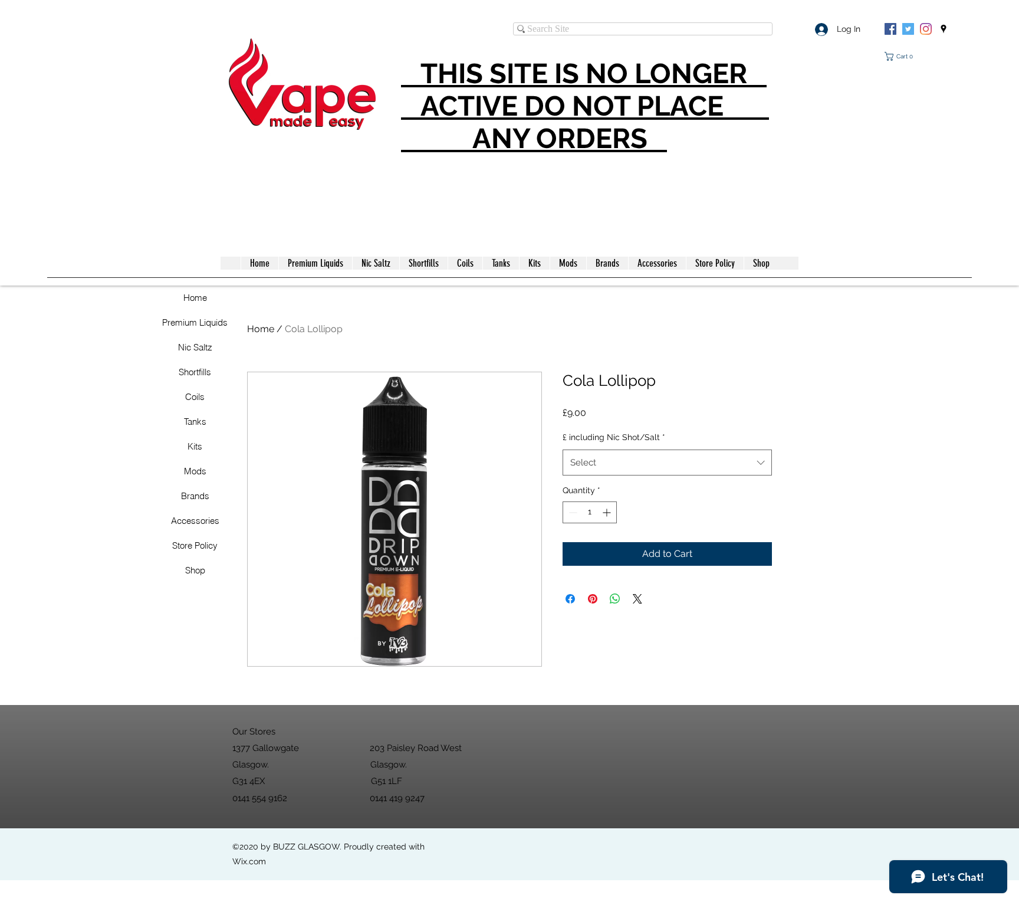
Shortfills (195, 372)
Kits (195, 446)
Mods (195, 471)
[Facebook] (890, 29)
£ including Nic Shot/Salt (614, 437)
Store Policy (195, 545)
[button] (901, 56)
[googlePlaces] (943, 29)
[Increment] (607, 512)
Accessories (195, 520)
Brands (195, 495)
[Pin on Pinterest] (593, 599)
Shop (195, 570)
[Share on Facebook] (570, 599)
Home (195, 297)
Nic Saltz (195, 347)
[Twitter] (908, 29)
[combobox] (667, 463)
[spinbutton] (589, 512)
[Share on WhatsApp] (615, 599)
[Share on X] (637, 599)
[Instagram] (926, 29)
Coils (195, 396)
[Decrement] (571, 512)
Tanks (195, 421)
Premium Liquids (195, 322)
